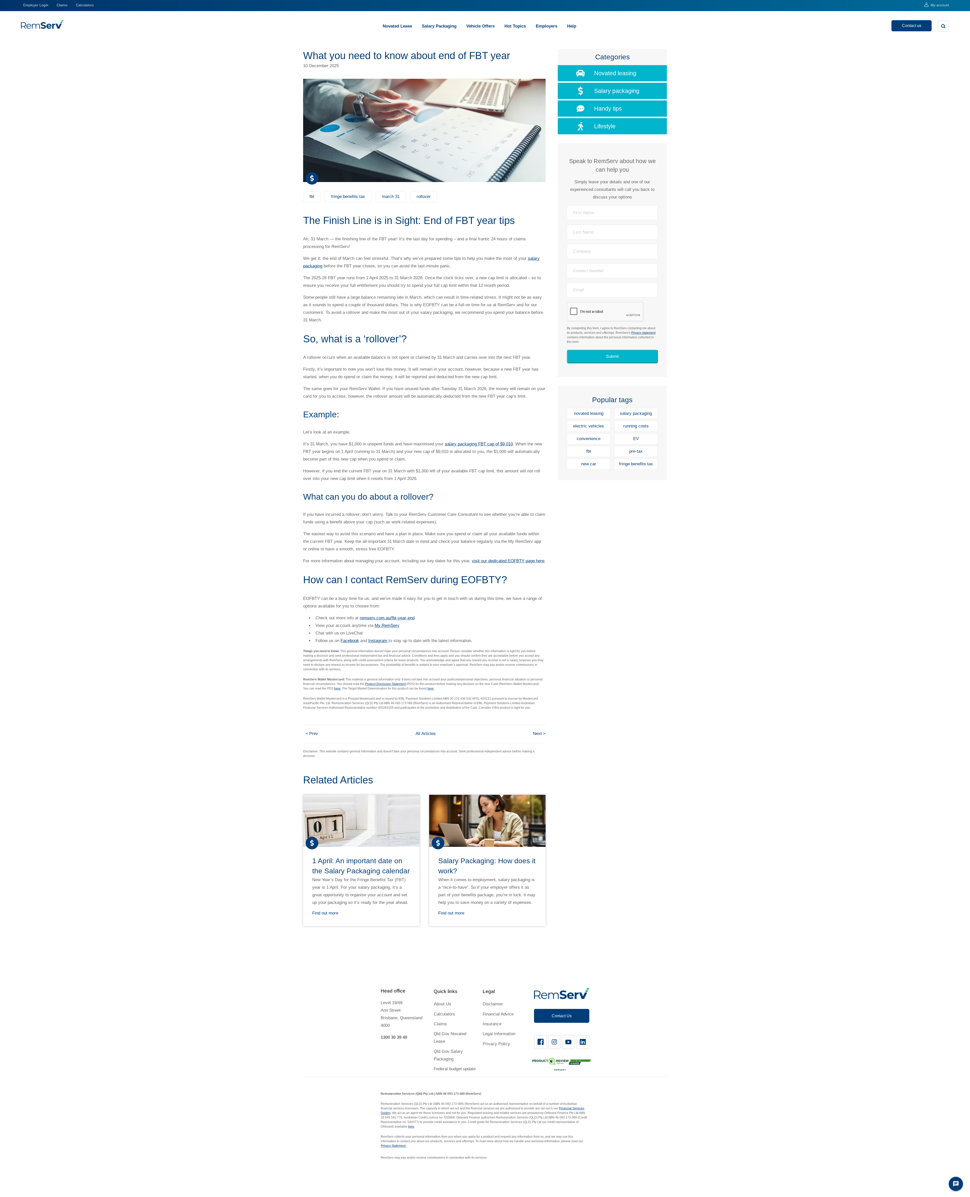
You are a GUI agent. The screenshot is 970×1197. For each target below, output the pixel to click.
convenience (588, 438)
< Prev (311, 733)
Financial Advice (498, 1014)
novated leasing (588, 413)
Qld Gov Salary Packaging (448, 1055)
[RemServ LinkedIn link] (582, 1042)
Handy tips (608, 108)
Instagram (378, 640)
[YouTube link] (568, 1042)
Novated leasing (615, 73)
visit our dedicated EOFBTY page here (508, 560)
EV (636, 438)
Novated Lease (397, 26)
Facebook (350, 640)
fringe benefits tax (348, 196)
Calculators (85, 5)
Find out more (325, 913)
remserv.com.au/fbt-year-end (387, 618)
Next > (539, 733)
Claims (62, 5)
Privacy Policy (496, 1043)
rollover (424, 196)
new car (588, 464)
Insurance (492, 1024)
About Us (442, 1004)
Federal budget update (455, 1068)
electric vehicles (588, 426)
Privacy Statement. (393, 1146)
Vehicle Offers (480, 26)
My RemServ (387, 625)
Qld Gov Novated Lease (450, 1037)
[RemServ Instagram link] (554, 1042)
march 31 (391, 196)
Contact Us (562, 1016)
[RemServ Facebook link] (540, 1042)
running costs (636, 426)
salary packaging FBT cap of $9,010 (479, 444)
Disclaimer (493, 1004)
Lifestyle (605, 126)
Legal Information (499, 1033)
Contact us (911, 25)
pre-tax (636, 451)
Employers (546, 26)
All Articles (426, 733)
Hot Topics (515, 26)
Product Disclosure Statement (385, 684)
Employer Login (35, 5)
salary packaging (636, 413)
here (337, 688)
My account (940, 5)
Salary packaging (616, 91)
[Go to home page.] (42, 27)
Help (571, 26)
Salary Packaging (439, 26)
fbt (311, 196)
